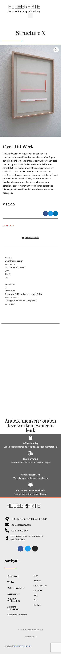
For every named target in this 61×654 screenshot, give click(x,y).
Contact (37, 605)
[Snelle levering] (30, 453)
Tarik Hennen (25, 646)
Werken (10, 582)
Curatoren (37, 590)
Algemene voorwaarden (13, 608)
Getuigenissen (13, 594)
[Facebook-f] (20, 549)
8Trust (16, 646)
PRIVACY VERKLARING (13, 600)
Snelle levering (30, 458)
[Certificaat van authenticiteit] (30, 485)
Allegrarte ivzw (30, 636)
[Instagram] (35, 549)
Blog (35, 595)
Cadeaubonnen (40, 585)
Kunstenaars (12, 576)
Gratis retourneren (30, 474)
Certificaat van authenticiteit (30, 490)
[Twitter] (28, 549)
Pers (35, 600)
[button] (51, 8)
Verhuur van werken (16, 588)
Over (35, 576)
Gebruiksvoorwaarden (17, 614)
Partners (37, 580)
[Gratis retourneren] (30, 469)
